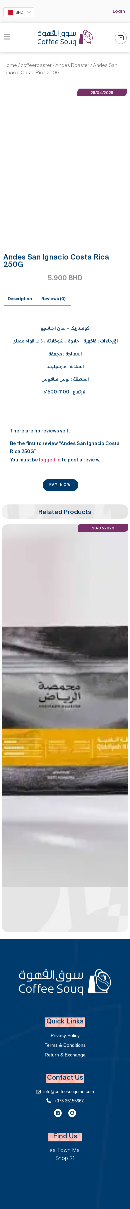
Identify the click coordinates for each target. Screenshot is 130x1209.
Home (10, 66)
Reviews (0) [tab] (53, 299)
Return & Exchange (65, 1054)
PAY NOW (60, 485)
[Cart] (121, 38)
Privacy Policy (65, 1035)
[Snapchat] (72, 1113)
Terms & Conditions (65, 1045)
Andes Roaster (72, 66)
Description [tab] (20, 299)
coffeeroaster (36, 66)
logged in (50, 460)
